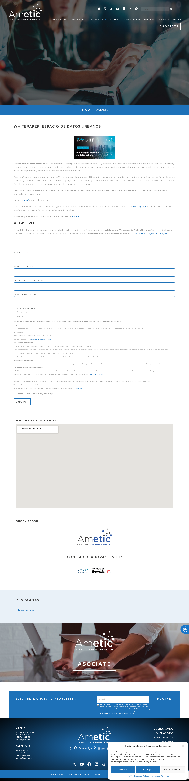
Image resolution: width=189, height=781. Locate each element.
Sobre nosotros (56, 774)
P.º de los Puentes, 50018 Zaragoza (149, 233)
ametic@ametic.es (24, 740)
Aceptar (123, 769)
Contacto (149, 19)
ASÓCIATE (169, 26)
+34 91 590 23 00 (23, 737)
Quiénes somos (59, 19)
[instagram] (130, 9)
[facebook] (99, 9)
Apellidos (21, 252)
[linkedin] (105, 9)
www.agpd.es (80, 388)
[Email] (123, 699)
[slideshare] (124, 9)
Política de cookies (134, 776)
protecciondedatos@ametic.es (41, 339)
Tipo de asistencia (25, 308)
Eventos (114, 19)
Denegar (148, 769)
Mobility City (139, 206)
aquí (26, 200)
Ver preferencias (173, 769)
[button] (183, 746)
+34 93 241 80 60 (23, 755)
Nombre (19, 239)
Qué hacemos (78, 19)
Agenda (102, 109)
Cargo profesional (26, 294)
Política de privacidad (151, 776)
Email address (23, 266)
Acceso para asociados (169, 19)
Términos (165, 776)
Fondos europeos (131, 19)
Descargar (27, 611)
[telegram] (136, 9)
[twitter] (111, 9)
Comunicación (97, 19)
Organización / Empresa (30, 280)
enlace (75, 216)
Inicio (85, 109)
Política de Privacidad (97, 374)
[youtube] (117, 9)
